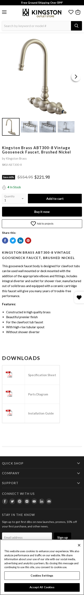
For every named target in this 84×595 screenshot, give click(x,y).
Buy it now (42, 211)
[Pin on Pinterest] (28, 240)
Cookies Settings (42, 575)
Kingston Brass (16, 158)
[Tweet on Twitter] (13, 240)
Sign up (62, 537)
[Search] (76, 26)
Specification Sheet (42, 375)
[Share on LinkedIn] (20, 240)
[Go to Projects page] (71, 12)
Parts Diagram (38, 394)
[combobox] (36, 26)
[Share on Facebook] (5, 240)
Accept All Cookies (42, 587)
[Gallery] (42, 86)
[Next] (76, 76)
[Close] (79, 545)
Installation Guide (41, 413)
